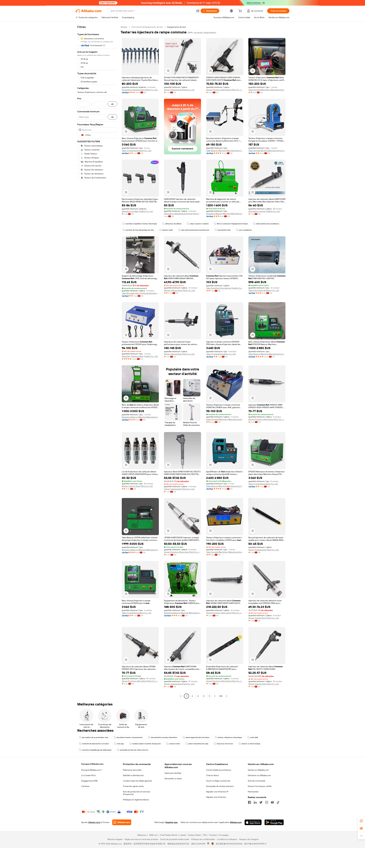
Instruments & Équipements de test (147, 27)
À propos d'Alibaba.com (92, 764)
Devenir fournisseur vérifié (259, 786)
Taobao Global (194, 835)
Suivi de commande (256, 781)
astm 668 (254, 737)
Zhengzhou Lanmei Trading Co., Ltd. (264, 211)
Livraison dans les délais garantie (137, 781)
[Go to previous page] (180, 696)
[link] (361, 821)
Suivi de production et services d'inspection (136, 792)
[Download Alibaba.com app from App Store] (253, 822)
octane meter (174, 744)
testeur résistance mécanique (230, 737)
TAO (205, 835)
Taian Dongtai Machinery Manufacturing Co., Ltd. (266, 90)
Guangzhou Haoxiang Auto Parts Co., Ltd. (140, 90)
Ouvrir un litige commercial (218, 781)
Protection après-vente (133, 786)
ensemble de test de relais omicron (134, 750)
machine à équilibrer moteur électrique (141, 224)
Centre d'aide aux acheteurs (218, 770)
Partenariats (253, 791)
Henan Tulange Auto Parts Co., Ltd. (179, 90)
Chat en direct (212, 775)
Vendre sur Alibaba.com (258, 770)
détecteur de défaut (173, 224)
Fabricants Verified (173, 773)
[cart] (241, 11)
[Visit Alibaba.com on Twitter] (261, 802)
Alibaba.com (236, 822)
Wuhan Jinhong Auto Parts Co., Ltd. (179, 290)
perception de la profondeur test (95, 737)
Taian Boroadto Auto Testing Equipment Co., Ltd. (140, 293)
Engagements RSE (89, 781)
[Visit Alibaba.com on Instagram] (266, 802)
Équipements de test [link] (176, 27)
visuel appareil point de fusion (197, 737)
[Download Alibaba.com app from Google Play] (274, 822)
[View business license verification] (208, 843)
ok (112, 104)
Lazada (183, 835)
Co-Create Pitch (88, 775)
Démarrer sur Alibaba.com (259, 775)
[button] (197, 11)
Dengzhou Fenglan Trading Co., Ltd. (137, 211)
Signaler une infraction (216, 797)
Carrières (85, 786)
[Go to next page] (226, 696)
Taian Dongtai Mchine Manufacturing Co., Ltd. (266, 150)
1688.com (153, 835)
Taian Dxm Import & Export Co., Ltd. (263, 290)
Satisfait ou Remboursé (133, 775)
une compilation (245, 230)
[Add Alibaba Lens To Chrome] (121, 822)
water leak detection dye (198, 744)
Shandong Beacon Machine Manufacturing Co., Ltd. (224, 213)
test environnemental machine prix (195, 230)
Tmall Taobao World (168, 835)
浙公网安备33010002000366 (229, 844)
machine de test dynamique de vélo (139, 230)
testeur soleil (167, 230)
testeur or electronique (250, 744)
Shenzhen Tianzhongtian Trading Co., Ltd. (140, 356)
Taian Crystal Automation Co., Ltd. (136, 150)
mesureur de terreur (225, 744)
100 (220, 696)
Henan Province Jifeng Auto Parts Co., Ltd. (224, 90)
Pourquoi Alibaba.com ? (91, 770)
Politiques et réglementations (136, 799)
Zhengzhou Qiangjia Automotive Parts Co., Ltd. (182, 213)
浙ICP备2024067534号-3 (255, 844)
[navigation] (97, 362)
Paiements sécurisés (132, 770)
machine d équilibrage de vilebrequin (96, 750)
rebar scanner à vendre (199, 224)
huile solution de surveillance (267, 224)
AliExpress (141, 835)
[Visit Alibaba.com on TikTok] (278, 802)
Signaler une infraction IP (217, 791)
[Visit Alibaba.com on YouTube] (272, 802)
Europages (224, 835)
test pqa (120, 744)
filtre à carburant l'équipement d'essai (232, 224)
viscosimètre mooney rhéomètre (164, 737)
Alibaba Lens (94, 822)
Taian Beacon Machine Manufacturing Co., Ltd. (224, 150)
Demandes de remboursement (220, 786)
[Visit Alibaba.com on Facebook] (249, 802)
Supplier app (171, 822)
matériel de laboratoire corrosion (95, 744)
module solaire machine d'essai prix (146, 744)
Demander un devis (173, 778)
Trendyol (213, 835)
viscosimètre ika (224, 230)
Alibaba (124, 27)
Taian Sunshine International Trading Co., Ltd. (224, 288)
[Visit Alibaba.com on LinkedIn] (255, 802)
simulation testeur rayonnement (129, 737)
